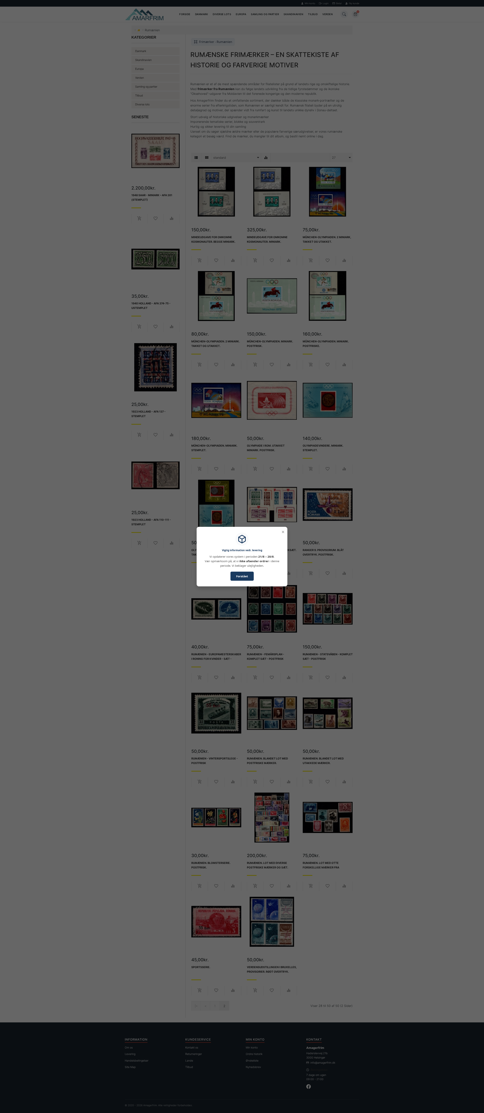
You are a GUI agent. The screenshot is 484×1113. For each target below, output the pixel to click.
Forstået (242, 576)
